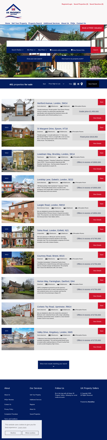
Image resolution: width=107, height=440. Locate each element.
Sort (44, 84)
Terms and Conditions (11, 419)
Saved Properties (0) (81, 4)
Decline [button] (13, 433)
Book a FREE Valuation (92, 28)
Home (8, 23)
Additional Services (51, 23)
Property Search (35, 23)
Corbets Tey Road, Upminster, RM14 (54, 307)
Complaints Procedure (11, 414)
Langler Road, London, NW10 (51, 205)
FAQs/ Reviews (9, 399)
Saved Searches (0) (96, 4)
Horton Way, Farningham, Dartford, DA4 (56, 281)
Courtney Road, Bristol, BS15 (50, 256)
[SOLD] (18, 135)
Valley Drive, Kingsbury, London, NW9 (54, 332)
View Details (97, 118)
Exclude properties (59, 50)
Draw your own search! (34, 59)
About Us (65, 23)
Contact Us (81, 23)
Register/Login (67, 4)
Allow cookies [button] (30, 433)
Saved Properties (35, 414)
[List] (78, 82)
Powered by (87, 402)
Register (32, 404)
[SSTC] (18, 237)
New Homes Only (78, 50)
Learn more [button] (22, 427)
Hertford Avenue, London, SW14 (52, 103)
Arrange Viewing (80, 118)
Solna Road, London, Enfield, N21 (53, 230)
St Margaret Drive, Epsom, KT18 (52, 129)
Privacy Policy (8, 409)
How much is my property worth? (72, 59)
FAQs (73, 23)
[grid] (75, 82)
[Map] (82, 82)
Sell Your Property (19, 23)
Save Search (93, 84)
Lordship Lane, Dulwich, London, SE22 (55, 179)
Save (101, 102)
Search (95, 50)
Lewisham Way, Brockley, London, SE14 (56, 154)
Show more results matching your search (53, 364)
